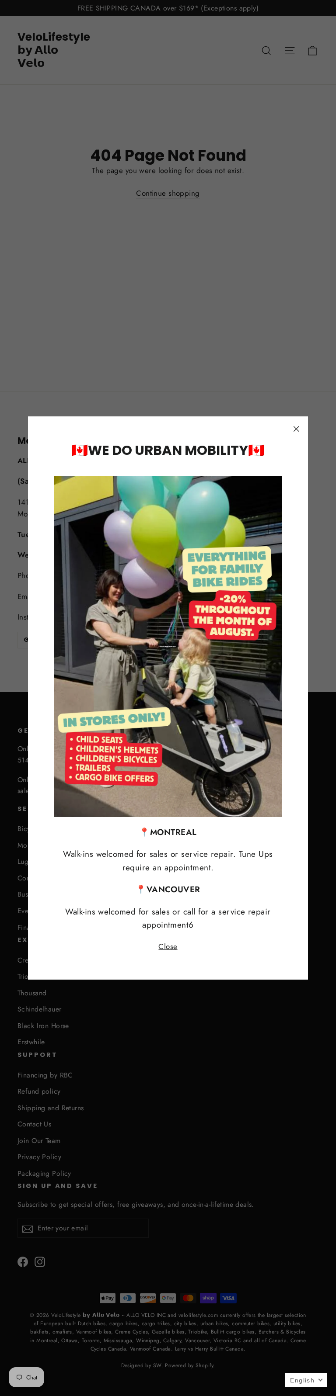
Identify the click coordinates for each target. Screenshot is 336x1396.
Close (167, 946)
